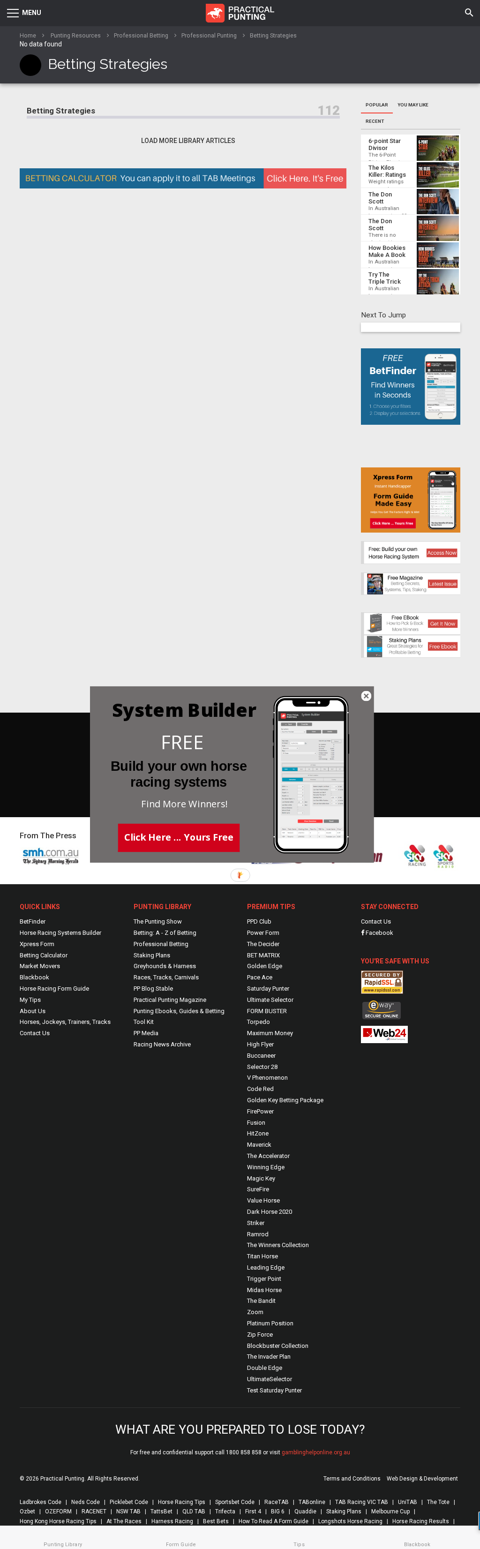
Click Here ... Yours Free (179, 837)
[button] (182, 742)
